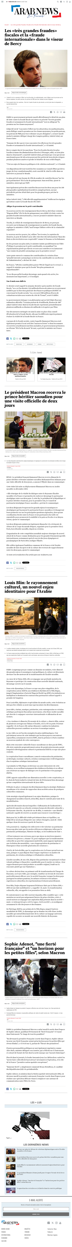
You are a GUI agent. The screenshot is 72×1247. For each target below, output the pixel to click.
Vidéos (26, 1238)
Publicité (50, 1232)
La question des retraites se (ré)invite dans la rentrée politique (39, 1188)
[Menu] (2, 2)
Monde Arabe (5, 1229)
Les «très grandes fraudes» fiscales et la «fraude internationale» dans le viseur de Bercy (36, 25)
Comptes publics (49, 344)
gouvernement (30, 344)
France (3, 1232)
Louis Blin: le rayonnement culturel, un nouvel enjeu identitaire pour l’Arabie (31, 587)
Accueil (7, 25)
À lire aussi (36, 352)
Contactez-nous (52, 1229)
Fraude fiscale (19, 344)
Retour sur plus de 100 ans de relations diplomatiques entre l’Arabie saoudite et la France (41, 1150)
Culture (3, 1241)
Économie (4, 1238)
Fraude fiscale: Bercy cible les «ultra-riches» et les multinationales (20, 374)
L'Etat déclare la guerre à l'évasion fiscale (51, 373)
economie (39, 344)
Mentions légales (52, 1235)
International (5, 1235)
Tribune (26, 1232)
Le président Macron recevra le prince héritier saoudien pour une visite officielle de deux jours (35, 399)
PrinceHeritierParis (20, 568)
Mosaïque (27, 1235)
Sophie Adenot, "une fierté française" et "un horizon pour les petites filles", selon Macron (35, 949)
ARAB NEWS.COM (13, 1)
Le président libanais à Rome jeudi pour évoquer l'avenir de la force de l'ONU (40, 1173)
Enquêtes (27, 1229)
